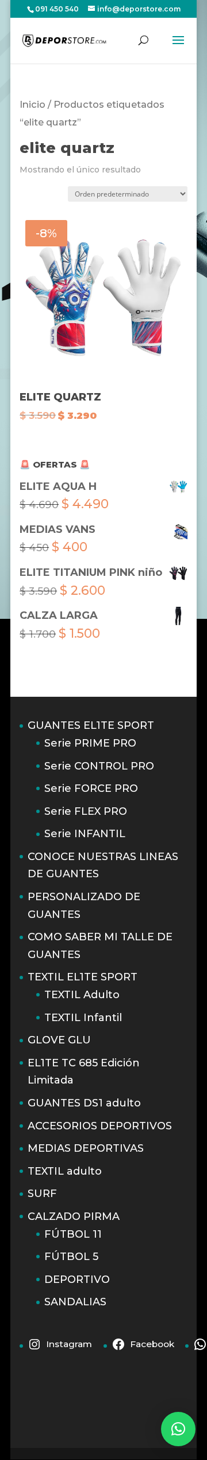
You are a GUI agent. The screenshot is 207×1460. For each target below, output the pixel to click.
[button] (178, 1429)
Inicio (32, 104)
